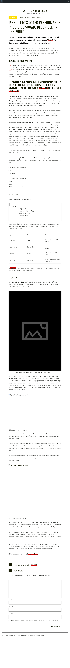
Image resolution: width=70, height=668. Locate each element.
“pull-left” (43, 88)
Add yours (34, 565)
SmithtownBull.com (34, 11)
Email (11, 606)
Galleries (13, 17)
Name (11, 599)
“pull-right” (14, 90)
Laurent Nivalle (33, 554)
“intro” (50, 40)
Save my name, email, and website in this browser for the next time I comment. (35, 621)
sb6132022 (23, 17)
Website (11, 614)
